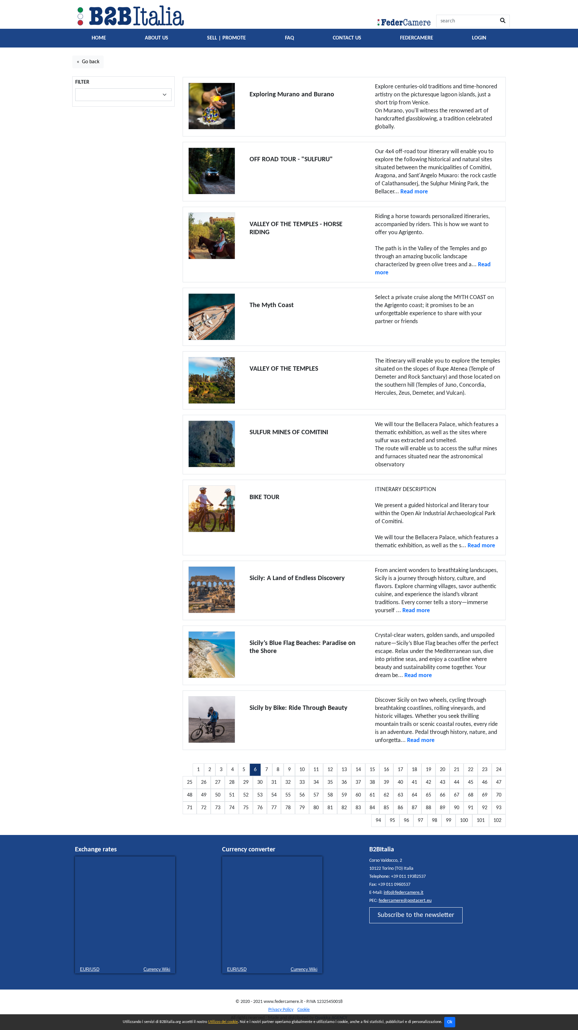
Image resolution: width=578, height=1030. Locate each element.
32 (288, 782)
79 (302, 808)
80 (316, 808)
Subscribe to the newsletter (416, 915)
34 (316, 782)
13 (344, 769)
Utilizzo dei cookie (223, 1022)
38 (372, 782)
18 (414, 769)
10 (302, 769)
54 (274, 795)
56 (302, 795)
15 (372, 769)
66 (442, 795)
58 (330, 795)
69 (484, 795)
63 (400, 795)
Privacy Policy (280, 1009)
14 (358, 769)
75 (246, 808)
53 (260, 795)
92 (484, 808)
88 (428, 808)
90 (456, 808)
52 (246, 795)
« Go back (88, 62)
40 (400, 782)
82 (344, 808)
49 (203, 795)
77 (274, 808)
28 (231, 782)
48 (189, 795)
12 (330, 769)
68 (470, 795)
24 (498, 769)
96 (406, 820)
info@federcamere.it (403, 892)
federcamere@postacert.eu (405, 900)
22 (470, 769)
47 (498, 782)
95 (392, 820)
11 (316, 769)
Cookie (303, 1009)
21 (456, 769)
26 (203, 782)
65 (428, 795)
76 (260, 808)
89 (442, 808)
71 (189, 808)
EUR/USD (89, 969)
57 (316, 795)
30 (260, 782)
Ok (449, 1022)
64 (414, 795)
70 (498, 795)
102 (497, 820)
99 (448, 820)
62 (386, 795)
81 (330, 808)
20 (442, 769)
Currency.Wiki (156, 969)
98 (434, 820)
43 (442, 782)
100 (464, 820)
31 (274, 782)
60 (358, 795)
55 (288, 795)
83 (358, 808)
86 (400, 808)
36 (344, 782)
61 (372, 795)
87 (414, 808)
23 (484, 769)
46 (484, 782)
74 (231, 808)
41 (414, 782)
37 (358, 782)
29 (246, 782)
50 (217, 795)
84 (372, 808)
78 (288, 808)
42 (428, 782)
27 (217, 782)
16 (386, 769)
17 (400, 769)
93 (498, 808)
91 (470, 808)
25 (189, 782)
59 (344, 795)
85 (386, 808)
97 (420, 820)
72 (203, 808)
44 (456, 782)
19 (428, 769)
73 (217, 808)
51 (231, 795)
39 (386, 782)
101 (481, 820)
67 (456, 795)
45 (470, 782)
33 (302, 782)
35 (330, 782)
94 (378, 820)
